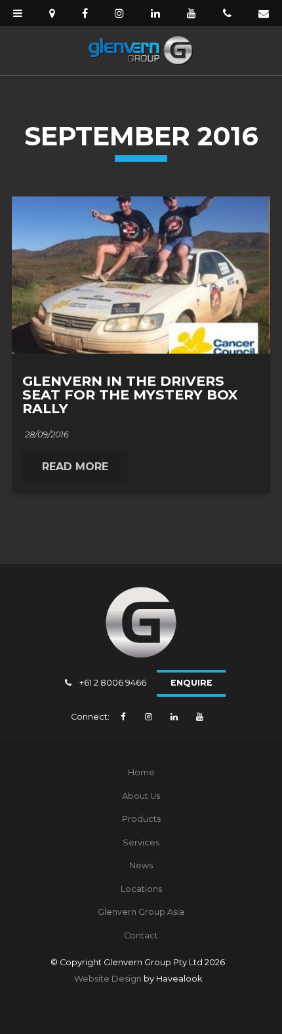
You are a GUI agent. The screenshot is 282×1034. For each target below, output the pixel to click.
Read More (75, 467)
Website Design (108, 979)
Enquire (191, 683)
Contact (141, 935)
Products (141, 819)
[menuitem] (141, 773)
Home (141, 772)
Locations (141, 889)
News (141, 865)
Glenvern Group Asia (141, 912)
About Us (141, 796)
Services (141, 842)
